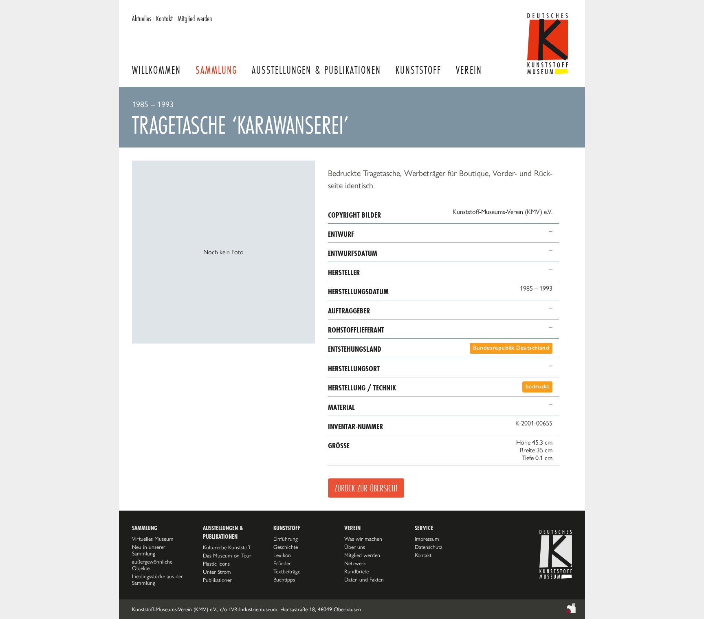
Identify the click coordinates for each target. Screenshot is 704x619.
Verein (469, 70)
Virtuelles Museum (153, 538)
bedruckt (537, 386)
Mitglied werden (195, 18)
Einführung (285, 538)
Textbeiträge (286, 571)
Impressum (427, 538)
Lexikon (282, 555)
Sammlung (216, 70)
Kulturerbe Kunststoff (226, 547)
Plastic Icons (216, 563)
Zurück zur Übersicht (366, 488)
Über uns (354, 547)
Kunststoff (418, 70)
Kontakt (164, 18)
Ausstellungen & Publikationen (316, 70)
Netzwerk (355, 563)
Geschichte (285, 547)
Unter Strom (217, 571)
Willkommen (156, 70)
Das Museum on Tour (227, 555)
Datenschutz (428, 547)
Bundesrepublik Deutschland (511, 347)
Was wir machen (363, 538)
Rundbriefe (356, 571)
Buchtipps (284, 579)
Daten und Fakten (364, 579)
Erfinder (282, 563)
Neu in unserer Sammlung (148, 550)
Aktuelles (141, 18)
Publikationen (218, 580)
